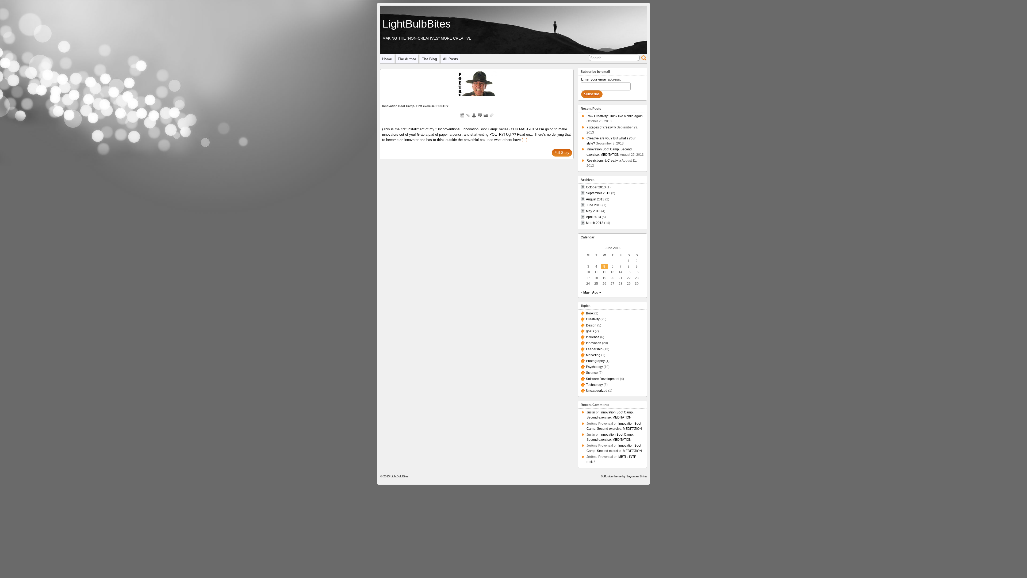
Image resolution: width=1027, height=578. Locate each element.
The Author (407, 59)
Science (592, 373)
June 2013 (593, 205)
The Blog (429, 59)
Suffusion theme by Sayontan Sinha (624, 476)
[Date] (462, 115)
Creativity (593, 319)
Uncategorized (596, 391)
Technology (594, 385)
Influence (592, 337)
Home (387, 59)
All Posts (450, 59)
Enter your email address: (601, 79)
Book (589, 313)
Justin (591, 412)
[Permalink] (468, 115)
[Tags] (491, 115)
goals (590, 331)
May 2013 (593, 211)
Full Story (561, 153)
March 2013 (594, 223)
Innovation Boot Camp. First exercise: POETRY (415, 106)
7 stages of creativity (601, 127)
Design (591, 325)
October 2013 (596, 187)
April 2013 (593, 217)
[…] (524, 140)
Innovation (593, 343)
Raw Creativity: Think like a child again (615, 116)
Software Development (602, 379)
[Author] (474, 115)
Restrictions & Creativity (604, 160)
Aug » (596, 292)
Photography (595, 361)
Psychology (594, 367)
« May (585, 292)
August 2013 (595, 199)
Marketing (593, 355)
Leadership (594, 349)
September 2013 (598, 193)
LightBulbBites (416, 24)
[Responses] (480, 115)
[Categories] (486, 115)
